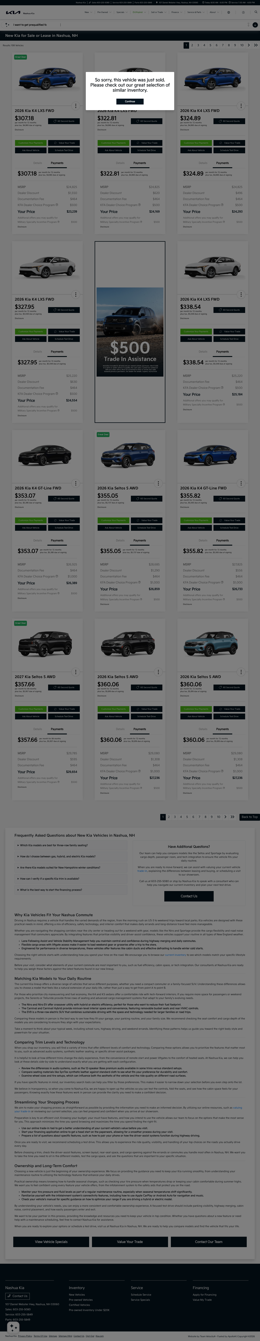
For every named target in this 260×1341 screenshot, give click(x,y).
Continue (130, 101)
